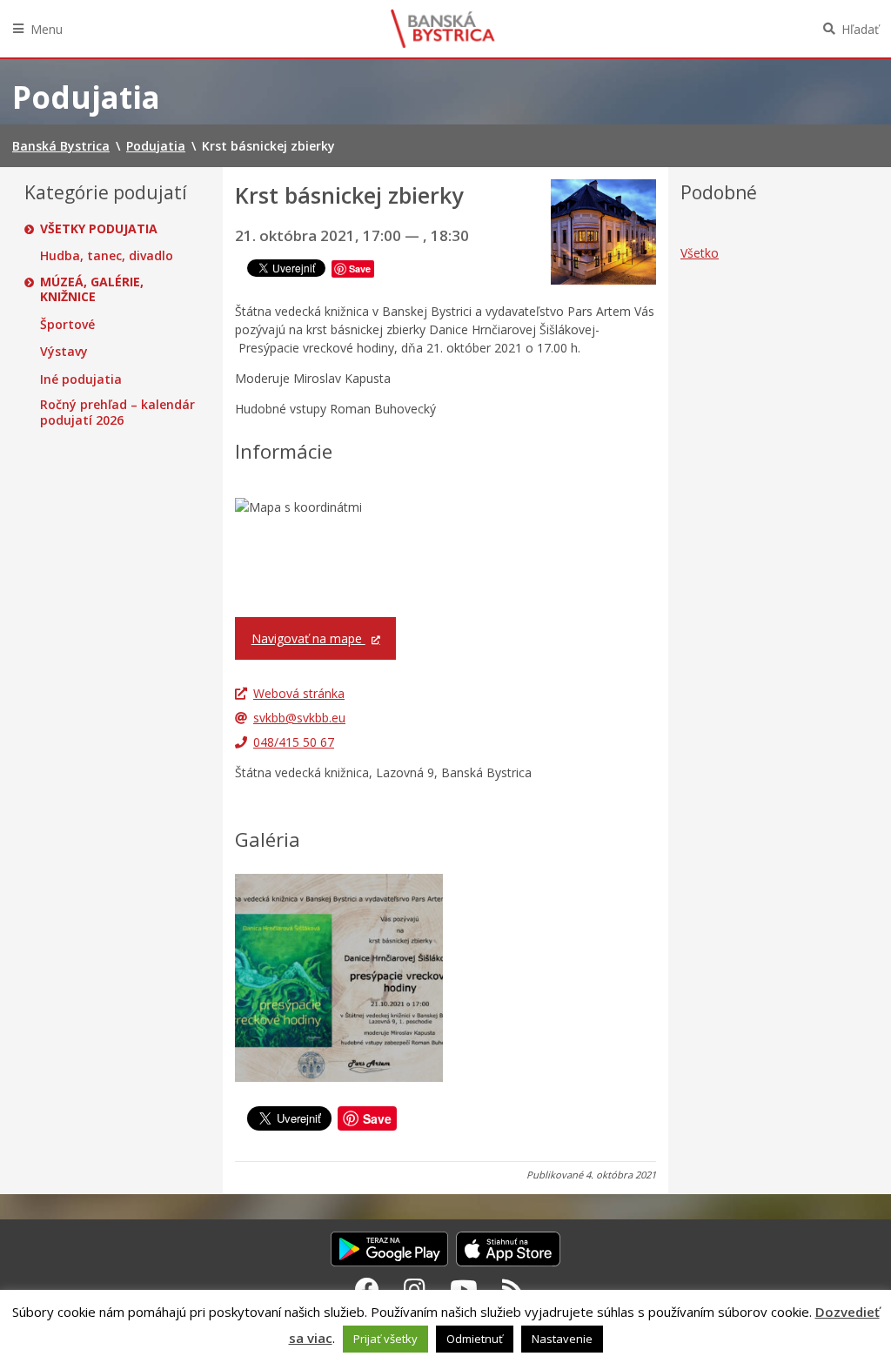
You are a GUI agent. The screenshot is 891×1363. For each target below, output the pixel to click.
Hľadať (860, 29)
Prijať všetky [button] (385, 1338)
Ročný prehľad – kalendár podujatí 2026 (117, 412)
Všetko (699, 253)
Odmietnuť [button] (474, 1338)
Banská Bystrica (443, 28)
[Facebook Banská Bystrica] (367, 1289)
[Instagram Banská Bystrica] (414, 1289)
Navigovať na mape (308, 638)
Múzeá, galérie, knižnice (92, 289)
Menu (46, 29)
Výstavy (64, 351)
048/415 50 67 (293, 742)
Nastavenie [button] (562, 1338)
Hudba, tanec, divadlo (106, 256)
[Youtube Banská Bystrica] (464, 1289)
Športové (67, 324)
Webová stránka (299, 693)
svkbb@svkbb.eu (299, 717)
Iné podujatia (81, 379)
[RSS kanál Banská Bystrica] (513, 1289)
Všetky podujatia (98, 229)
